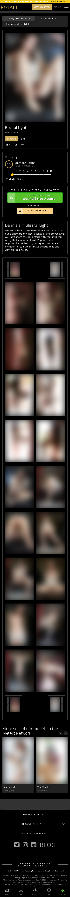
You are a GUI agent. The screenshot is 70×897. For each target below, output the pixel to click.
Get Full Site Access (39, 197)
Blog (48, 845)
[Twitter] (17, 845)
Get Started (42, 7)
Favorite (11, 138)
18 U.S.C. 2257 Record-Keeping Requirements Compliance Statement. (35, 871)
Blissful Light (15, 127)
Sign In (58, 7)
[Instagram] (25, 845)
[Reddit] (33, 845)
